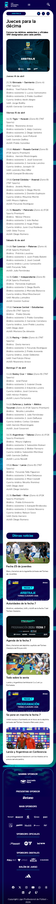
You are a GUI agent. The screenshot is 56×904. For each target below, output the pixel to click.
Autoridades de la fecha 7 (21, 603)
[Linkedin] (23, 892)
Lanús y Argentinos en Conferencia (26, 752)
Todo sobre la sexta (17, 677)
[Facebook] (13, 887)
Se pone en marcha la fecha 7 (23, 715)
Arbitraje (16, 13)
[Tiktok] (29, 892)
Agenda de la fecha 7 (18, 640)
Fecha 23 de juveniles (18, 566)
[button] (48, 5)
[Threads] (46, 887)
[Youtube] (33, 887)
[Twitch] (36, 892)
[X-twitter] (19, 887)
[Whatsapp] (39, 887)
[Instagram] (26, 887)
